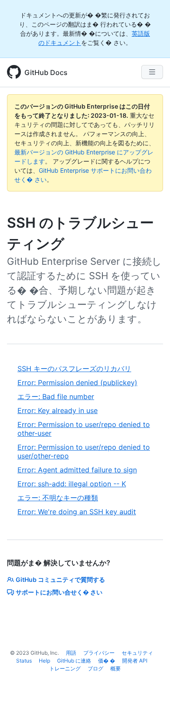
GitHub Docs (46, 72)
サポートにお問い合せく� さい (59, 592)
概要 (115, 668)
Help (44, 660)
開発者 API (134, 660)
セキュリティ (137, 652)
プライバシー (99, 652)
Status (24, 660)
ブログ (95, 668)
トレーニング (65, 668)
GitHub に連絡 (74, 660)
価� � (106, 660)
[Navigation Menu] (152, 72)
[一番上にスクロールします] (151, 685)
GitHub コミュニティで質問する (60, 579)
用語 (71, 652)
